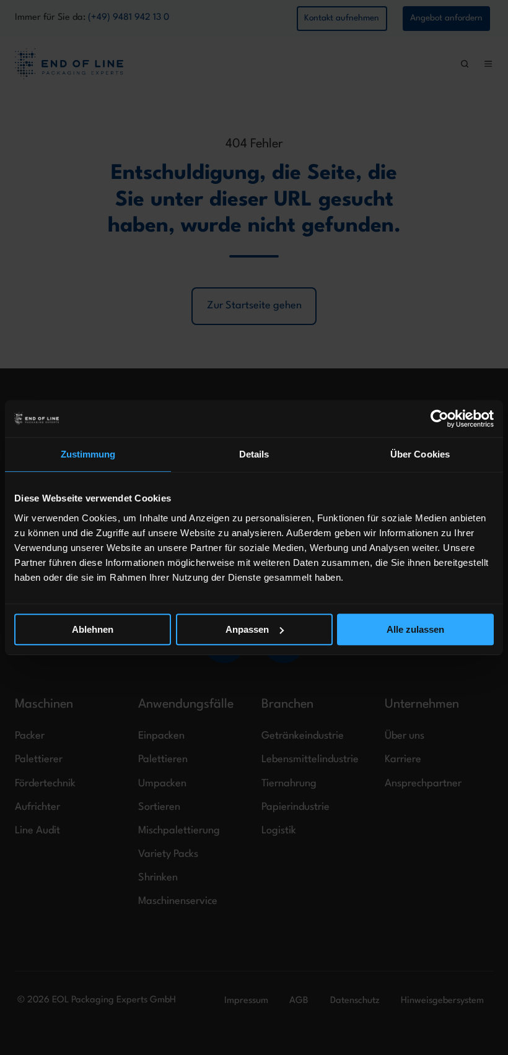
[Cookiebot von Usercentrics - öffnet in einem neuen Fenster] (439, 418)
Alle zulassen (415, 629)
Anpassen (247, 629)
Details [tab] (254, 454)
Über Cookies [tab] (420, 454)
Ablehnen (92, 629)
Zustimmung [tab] (88, 454)
